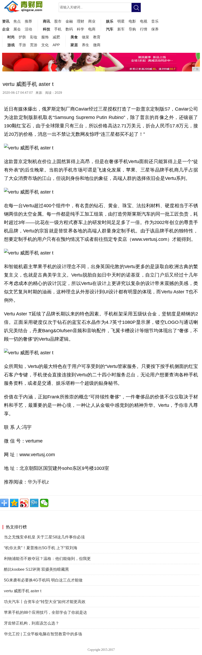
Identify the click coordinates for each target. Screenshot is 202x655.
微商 (96, 45)
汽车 (109, 29)
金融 (69, 21)
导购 (132, 29)
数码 (69, 29)
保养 (155, 29)
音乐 (155, 21)
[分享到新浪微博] (24, 503)
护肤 (22, 37)
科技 (46, 29)
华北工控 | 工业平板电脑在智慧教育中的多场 (43, 634)
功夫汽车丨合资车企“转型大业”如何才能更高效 (44, 601)
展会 (17, 29)
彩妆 (33, 37)
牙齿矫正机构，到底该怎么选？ (31, 623)
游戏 (11, 45)
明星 (121, 21)
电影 (132, 21)
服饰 (45, 37)
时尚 (11, 37)
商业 (91, 21)
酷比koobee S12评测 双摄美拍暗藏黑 (36, 569)
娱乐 (109, 21)
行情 (143, 29)
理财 (80, 21)
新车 (121, 29)
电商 (91, 29)
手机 (58, 29)
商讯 (46, 21)
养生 (85, 45)
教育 (96, 37)
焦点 (17, 21)
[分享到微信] (44, 503)
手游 (22, 45)
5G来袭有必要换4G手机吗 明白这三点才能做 (43, 580)
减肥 (56, 37)
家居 (74, 45)
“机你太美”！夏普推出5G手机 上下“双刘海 (40, 547)
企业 (5, 29)
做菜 (85, 37)
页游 (33, 45)
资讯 (5, 21)
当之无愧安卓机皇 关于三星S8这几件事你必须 (44, 537)
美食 (74, 37)
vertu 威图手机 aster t (22, 591)
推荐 (28, 21)
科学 (80, 29)
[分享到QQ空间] (14, 503)
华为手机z (38, 482)
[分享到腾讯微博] (34, 503)
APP (56, 45)
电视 (143, 21)
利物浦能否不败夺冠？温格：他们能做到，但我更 (47, 558)
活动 (28, 29)
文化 (45, 45)
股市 (58, 21)
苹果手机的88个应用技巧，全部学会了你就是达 (45, 612)
